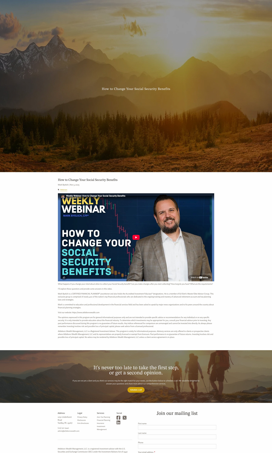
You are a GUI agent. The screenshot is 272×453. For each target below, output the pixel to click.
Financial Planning (103, 420)
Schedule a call (136, 390)
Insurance (100, 423)
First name (142, 423)
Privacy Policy (82, 417)
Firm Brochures (83, 423)
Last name (142, 433)
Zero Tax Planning (103, 417)
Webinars (63, 190)
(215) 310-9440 (63, 428)
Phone (140, 442)
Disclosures (81, 420)
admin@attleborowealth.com (68, 431)
